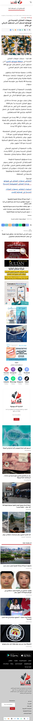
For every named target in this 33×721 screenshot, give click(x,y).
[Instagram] (13, 371)
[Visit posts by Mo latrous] (30, 230)
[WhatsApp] (13, 380)
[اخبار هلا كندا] (16, 2)
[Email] (15, 30)
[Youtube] (6, 371)
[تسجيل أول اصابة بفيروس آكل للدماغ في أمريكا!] (16, 435)
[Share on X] (25, 30)
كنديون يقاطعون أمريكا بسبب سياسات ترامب (16, 209)
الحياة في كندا (26, 480)
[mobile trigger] (30, 2)
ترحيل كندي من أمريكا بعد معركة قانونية (18, 212)
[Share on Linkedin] (20, 30)
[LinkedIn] (6, 380)
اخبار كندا (22, 17)
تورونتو (24, 219)
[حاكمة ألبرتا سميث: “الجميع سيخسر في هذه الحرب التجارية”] (15, 607)
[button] (13, 30)
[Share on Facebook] (27, 30)
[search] (3, 2)
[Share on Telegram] (18, 30)
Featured (28, 17)
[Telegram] (20, 380)
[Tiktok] (27, 380)
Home (30, 15)
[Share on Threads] (11, 718)
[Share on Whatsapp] (22, 30)
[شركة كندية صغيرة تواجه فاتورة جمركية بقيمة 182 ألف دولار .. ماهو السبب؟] (16, 492)
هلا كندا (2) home (25, 15)
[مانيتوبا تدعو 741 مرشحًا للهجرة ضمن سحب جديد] (15, 555)
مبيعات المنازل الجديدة (16, 219)
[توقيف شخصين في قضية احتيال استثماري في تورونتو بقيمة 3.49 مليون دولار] (15, 580)
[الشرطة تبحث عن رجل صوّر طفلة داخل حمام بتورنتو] (15, 633)
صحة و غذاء (27, 450)
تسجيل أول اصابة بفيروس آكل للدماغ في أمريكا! (17, 448)
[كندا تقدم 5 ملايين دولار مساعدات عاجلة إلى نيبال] (16, 522)
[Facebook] (27, 371)
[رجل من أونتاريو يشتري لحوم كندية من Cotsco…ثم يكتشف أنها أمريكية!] (16, 463)
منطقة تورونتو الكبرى (14, 62)
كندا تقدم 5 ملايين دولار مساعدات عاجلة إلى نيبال (17, 535)
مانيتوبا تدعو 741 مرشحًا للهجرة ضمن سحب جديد (17, 566)
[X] (20, 371)
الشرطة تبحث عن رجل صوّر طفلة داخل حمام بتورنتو (16, 644)
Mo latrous (26, 230)
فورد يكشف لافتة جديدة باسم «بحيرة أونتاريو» (16, 206)
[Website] (2, 231)
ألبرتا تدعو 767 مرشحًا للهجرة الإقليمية (19, 199)
